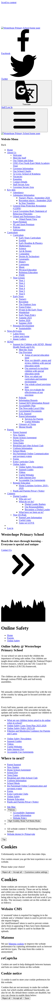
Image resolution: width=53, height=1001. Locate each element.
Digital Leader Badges (35, 504)
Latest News (19, 333)
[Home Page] (20, 28)
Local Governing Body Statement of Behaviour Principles (30, 212)
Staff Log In (7, 107)
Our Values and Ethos (23, 160)
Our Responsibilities (34, 507)
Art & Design (25, 251)
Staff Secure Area (21, 184)
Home (10, 150)
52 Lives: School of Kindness (26, 174)
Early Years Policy (27, 315)
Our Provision (25, 352)
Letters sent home (21, 336)
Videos (22, 472)
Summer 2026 (25, 323)
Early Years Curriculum (30, 238)
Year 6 (22, 293)
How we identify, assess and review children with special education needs (38, 363)
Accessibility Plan (27, 405)
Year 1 (22, 280)
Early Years (18, 296)
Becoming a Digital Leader (37, 509)
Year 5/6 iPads (19, 515)
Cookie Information (22, 815)
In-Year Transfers (27, 203)
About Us (11, 152)
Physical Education (28, 269)
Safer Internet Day (27, 477)
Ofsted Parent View (28, 219)
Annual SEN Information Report (34, 403)
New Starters (19, 435)
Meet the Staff (19, 158)
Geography (24, 259)
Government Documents (30, 411)
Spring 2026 (24, 320)
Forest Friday (25, 307)
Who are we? (25, 499)
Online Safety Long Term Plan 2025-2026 (26, 725)
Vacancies (17, 176)
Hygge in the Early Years (30, 309)
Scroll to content (8, 2)
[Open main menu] (24, 120)
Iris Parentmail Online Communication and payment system (31, 455)
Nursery (22, 299)
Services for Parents (34, 419)
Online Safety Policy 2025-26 (21, 728)
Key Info (11, 190)
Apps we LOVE (26, 523)
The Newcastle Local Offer (31, 408)
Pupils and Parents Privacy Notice (28, 491)
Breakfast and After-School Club (28, 445)
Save (27, 998)
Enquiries (17, 179)
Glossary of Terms (27, 424)
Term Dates (18, 443)
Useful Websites (32, 421)
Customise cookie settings (36, 872)
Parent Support (20, 432)
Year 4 (22, 288)
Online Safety (19, 464)
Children (11, 493)
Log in (10, 528)
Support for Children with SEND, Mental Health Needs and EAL (32, 345)
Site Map (11, 807)
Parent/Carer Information (30, 517)
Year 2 (22, 283)
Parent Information (27, 416)
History (22, 261)
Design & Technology (29, 256)
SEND (10, 341)
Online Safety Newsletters (31, 467)
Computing (24, 254)
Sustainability (25, 328)
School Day (18, 440)
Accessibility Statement (24, 812)
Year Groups (19, 277)
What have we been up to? (31, 512)
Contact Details (20, 182)
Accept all (17, 872)
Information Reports (28, 400)
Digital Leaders (20, 496)
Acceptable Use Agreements (32, 480)
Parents (10, 429)
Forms (16, 459)
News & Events (14, 331)
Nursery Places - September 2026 (34, 198)
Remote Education (21, 483)
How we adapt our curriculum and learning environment (36, 379)
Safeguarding (19, 230)
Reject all (6, 872)
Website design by (21, 834)
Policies (16, 227)
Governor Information (23, 168)
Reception (23, 301)
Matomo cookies (16, 944)
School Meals (19, 451)
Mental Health (25, 427)
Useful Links (25, 520)
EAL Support (25, 413)
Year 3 (22, 285)
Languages (24, 264)
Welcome (17, 155)
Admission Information (23, 195)
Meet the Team (26, 349)
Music (22, 267)
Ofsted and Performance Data (26, 216)
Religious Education (28, 272)
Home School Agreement (25, 437)
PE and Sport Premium (23, 224)
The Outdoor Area (27, 304)
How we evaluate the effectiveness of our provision (34, 392)
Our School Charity (22, 171)
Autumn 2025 (25, 317)
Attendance (18, 192)
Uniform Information (22, 448)
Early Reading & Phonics (31, 243)
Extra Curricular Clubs (23, 461)
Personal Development (23, 325)
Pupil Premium (20, 222)
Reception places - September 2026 (35, 200)
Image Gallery (19, 339)
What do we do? (26, 501)
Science (22, 248)
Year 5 (22, 291)
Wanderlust (24, 312)
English (22, 240)
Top (3, 839)
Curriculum (12, 232)
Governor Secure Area (23, 187)
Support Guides (26, 469)
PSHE (22, 275)
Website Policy (20, 818)
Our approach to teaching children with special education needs (36, 371)
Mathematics (25, 246)
